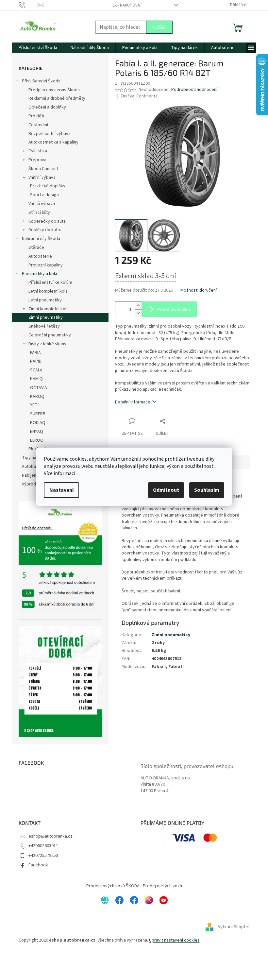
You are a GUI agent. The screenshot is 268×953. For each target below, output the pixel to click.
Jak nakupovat (127, 5)
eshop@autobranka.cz (50, 836)
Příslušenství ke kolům (50, 282)
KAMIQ (36, 379)
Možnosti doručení (198, 290)
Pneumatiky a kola (39, 273)
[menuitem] (38, 48)
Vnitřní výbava (42, 177)
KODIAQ (37, 422)
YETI (34, 405)
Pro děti (36, 116)
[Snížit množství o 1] (138, 313)
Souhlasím (206, 490)
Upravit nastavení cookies (174, 940)
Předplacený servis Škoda (54, 90)
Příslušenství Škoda (41, 81)
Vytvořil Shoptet (234, 927)
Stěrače (36, 247)
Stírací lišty (39, 212)
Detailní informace (132, 402)
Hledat (159, 27)
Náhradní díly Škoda (41, 238)
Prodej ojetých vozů (162, 886)
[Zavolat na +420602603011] (28, 5)
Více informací (59, 473)
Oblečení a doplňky (47, 107)
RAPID (36, 361)
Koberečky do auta (47, 221)
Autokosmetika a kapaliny (53, 142)
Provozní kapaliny (45, 265)
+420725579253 (43, 855)
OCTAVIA (38, 387)
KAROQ (37, 396)
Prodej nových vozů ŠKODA (113, 886)
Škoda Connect (43, 168)
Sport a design (44, 195)
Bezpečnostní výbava (49, 133)
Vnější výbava (41, 203)
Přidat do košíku (173, 309)
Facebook (38, 865)
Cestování (38, 125)
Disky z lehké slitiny (47, 344)
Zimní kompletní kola (48, 309)
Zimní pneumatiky (45, 317)
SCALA (36, 370)
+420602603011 (43, 845)
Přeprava (37, 160)
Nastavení (61, 490)
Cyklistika (37, 151)
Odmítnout (166, 490)
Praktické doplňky (47, 186)
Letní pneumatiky (45, 300)
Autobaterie (40, 256)
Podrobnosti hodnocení (194, 90)
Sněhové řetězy (44, 326)
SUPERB (37, 414)
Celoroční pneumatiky (49, 335)
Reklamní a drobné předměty (56, 98)
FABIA (35, 352)
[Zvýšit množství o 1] (138, 305)
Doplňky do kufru (44, 230)
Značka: (139, 96)
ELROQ (36, 440)
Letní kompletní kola (48, 291)
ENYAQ (36, 431)
